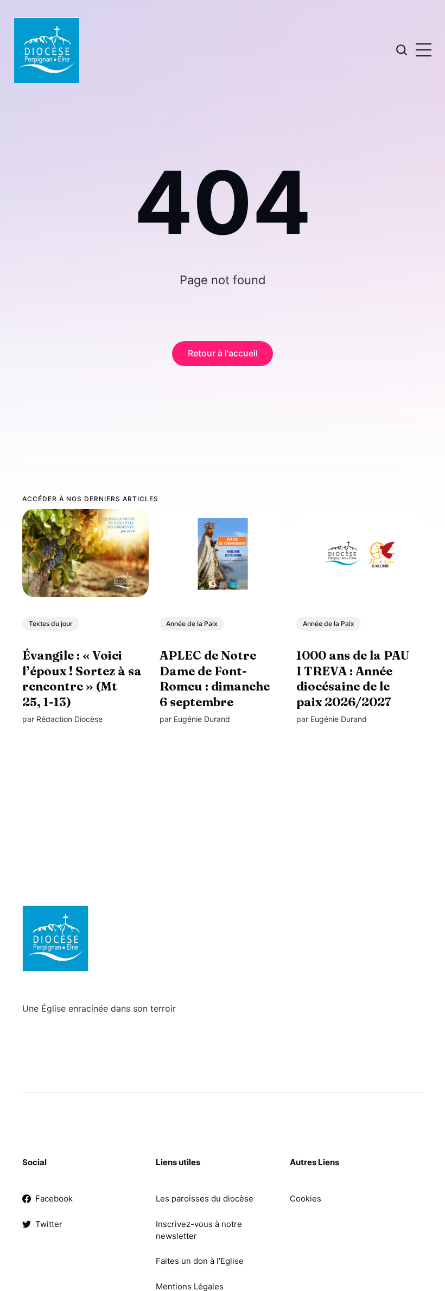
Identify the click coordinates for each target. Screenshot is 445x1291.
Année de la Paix (192, 623)
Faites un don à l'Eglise (200, 1261)
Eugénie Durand (202, 719)
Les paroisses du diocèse (204, 1198)
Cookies (305, 1198)
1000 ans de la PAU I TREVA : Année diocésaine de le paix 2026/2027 (352, 679)
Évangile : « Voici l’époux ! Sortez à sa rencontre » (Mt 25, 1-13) (82, 679)
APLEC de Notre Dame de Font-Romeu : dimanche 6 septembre (215, 679)
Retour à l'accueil (223, 353)
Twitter (48, 1224)
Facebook (54, 1198)
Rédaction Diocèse (69, 719)
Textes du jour (51, 623)
